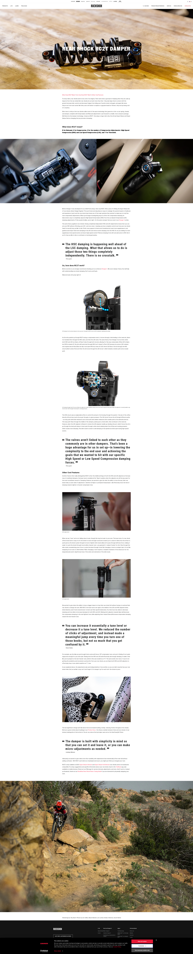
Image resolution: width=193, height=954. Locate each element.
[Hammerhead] (104, 1)
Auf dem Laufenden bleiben (63, 936)
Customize (141, 946)
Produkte (5, 5)
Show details (57, 951)
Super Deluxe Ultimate (86, 765)
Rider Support (106, 930)
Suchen (146, 5)
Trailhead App (121, 930)
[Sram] (73, 1)
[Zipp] (88, 1)
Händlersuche (178, 5)
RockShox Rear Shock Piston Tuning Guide (89, 771)
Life (11, 5)
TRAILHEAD (24, 5)
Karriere (131, 935)
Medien (131, 933)
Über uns (132, 930)
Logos (131, 937)
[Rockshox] (78, 1)
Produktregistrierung (157, 5)
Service (169, 5)
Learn (17, 5)
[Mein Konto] (187, 1)
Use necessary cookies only (142, 950)
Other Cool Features (97, 95)
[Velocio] (110, 1)
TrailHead (118, 767)
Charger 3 (122, 220)
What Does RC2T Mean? (69, 95)
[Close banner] (156, 940)
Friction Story (92, 730)
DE (191, 1)
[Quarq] (93, 1)
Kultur (99, 933)
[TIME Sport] (98, 1)
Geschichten (100, 930)
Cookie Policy (117, 946)
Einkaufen (188, 5)
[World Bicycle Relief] (120, 1)
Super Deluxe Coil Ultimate (102, 765)
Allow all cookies (142, 941)
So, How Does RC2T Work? (84, 95)
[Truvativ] (83, 1)
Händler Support (107, 933)
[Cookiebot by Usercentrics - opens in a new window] (44, 951)
